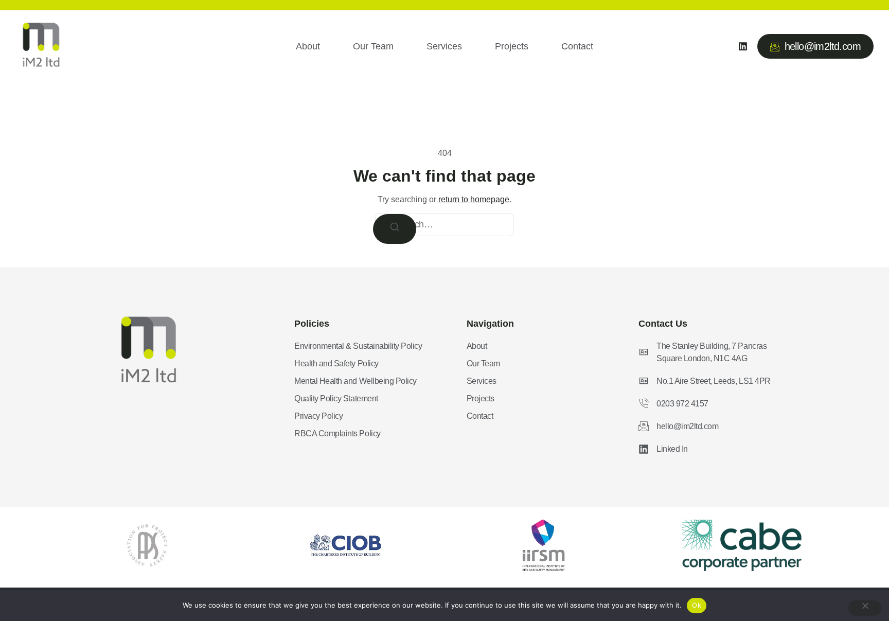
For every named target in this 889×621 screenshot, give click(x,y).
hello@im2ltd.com (823, 46)
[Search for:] (444, 224)
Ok (696, 605)
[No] (864, 608)
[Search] (394, 229)
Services (444, 46)
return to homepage (473, 199)
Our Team (373, 46)
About (308, 46)
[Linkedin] (743, 46)
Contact (577, 46)
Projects (511, 46)
